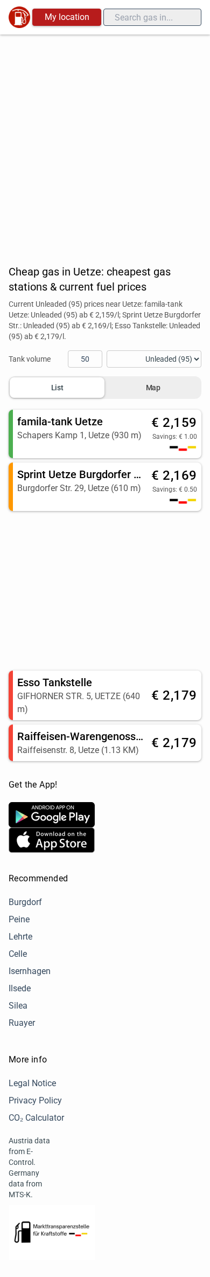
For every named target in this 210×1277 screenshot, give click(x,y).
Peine (19, 919)
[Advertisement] (105, 145)
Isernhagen (30, 971)
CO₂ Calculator (36, 1118)
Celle (18, 954)
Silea (18, 1005)
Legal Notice (32, 1083)
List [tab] (57, 387)
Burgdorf (25, 902)
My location (67, 17)
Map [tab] (153, 387)
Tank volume (30, 359)
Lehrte (20, 936)
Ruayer (22, 1023)
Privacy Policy (35, 1100)
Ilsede (20, 988)
